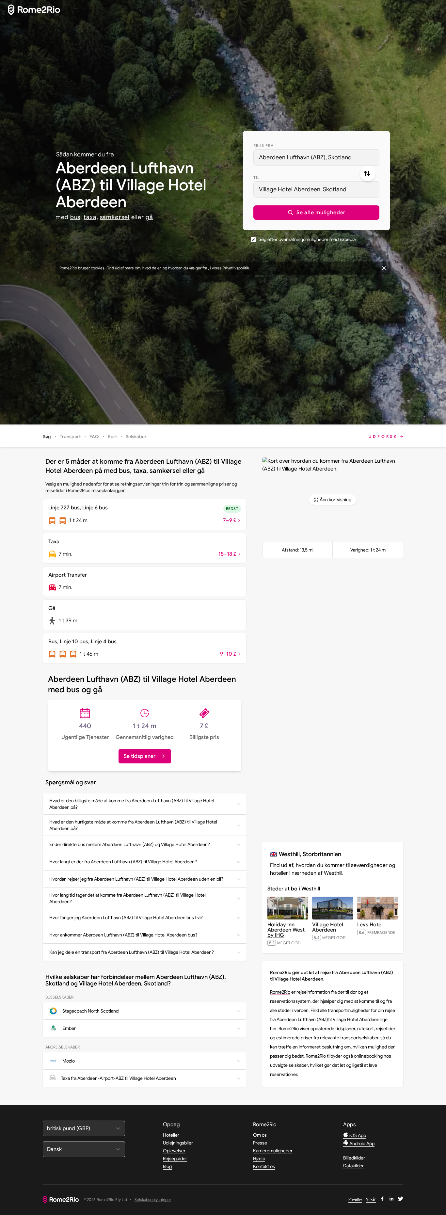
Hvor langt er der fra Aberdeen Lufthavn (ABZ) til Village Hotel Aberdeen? (123, 862)
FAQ (94, 437)
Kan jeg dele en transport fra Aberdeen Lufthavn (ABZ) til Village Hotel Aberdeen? (131, 952)
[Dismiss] (384, 268)
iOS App (357, 1135)
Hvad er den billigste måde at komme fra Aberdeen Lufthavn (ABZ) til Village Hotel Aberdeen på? (131, 804)
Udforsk (383, 436)
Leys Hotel (370, 924)
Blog (167, 1166)
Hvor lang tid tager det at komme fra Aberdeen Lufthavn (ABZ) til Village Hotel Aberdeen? (127, 898)
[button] (316, 212)
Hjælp (259, 1158)
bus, (76, 217)
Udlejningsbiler (178, 1143)
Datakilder (353, 1166)
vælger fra (198, 267)
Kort (112, 437)
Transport (70, 437)
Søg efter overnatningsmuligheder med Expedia (307, 239)
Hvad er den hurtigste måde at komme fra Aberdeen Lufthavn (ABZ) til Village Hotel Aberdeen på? (133, 825)
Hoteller (171, 1135)
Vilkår (371, 1199)
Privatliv (355, 1199)
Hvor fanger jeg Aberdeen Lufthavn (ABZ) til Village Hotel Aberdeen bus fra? (126, 917)
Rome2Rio (280, 992)
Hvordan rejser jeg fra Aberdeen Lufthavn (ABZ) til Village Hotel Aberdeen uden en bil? (136, 879)
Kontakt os (264, 1166)
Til (256, 177)
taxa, (91, 217)
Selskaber (136, 437)
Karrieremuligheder (273, 1151)
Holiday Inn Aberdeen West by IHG (286, 929)
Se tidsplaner (139, 756)
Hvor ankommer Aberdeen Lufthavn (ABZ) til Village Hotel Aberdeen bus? (123, 935)
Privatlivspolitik (236, 267)
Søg (47, 437)
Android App (361, 1143)
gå (149, 217)
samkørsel (115, 217)
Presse (260, 1143)
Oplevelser (174, 1151)
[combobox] (316, 157)
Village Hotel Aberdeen (327, 927)
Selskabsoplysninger (153, 1200)
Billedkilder (354, 1158)
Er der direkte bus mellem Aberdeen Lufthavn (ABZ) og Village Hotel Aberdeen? (129, 844)
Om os (260, 1135)
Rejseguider (175, 1158)
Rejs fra (263, 145)
